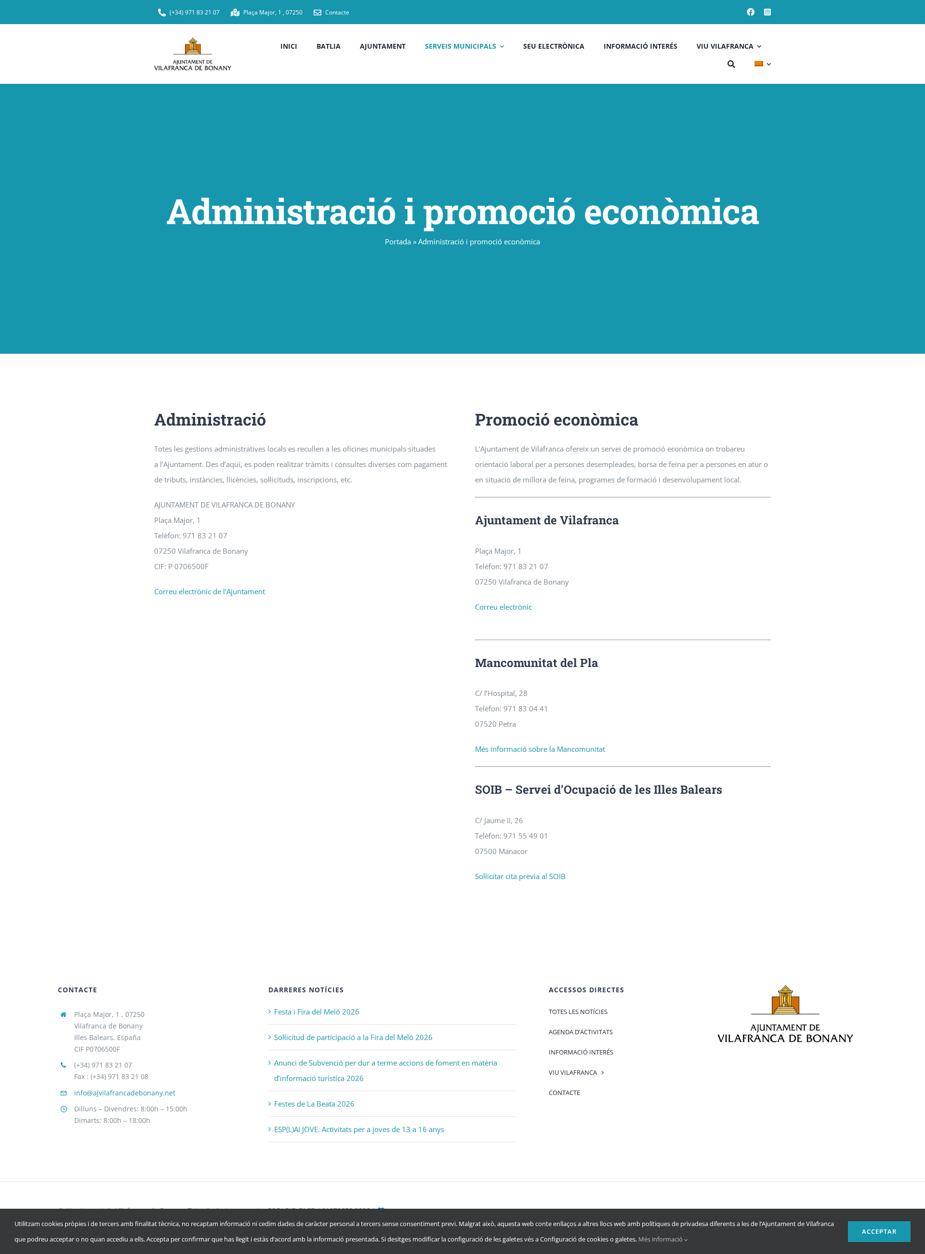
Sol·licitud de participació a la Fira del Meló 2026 (353, 1037)
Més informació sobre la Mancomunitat (540, 749)
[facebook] (750, 12)
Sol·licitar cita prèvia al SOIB (520, 876)
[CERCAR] (731, 63)
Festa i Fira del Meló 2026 (316, 1011)
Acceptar (879, 1231)
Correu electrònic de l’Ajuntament (209, 591)
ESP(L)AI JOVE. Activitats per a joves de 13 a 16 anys (359, 1129)
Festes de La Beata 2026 (314, 1103)
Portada (398, 241)
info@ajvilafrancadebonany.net (124, 1092)
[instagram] (767, 12)
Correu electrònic (503, 607)
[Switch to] (762, 63)
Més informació (661, 1239)
